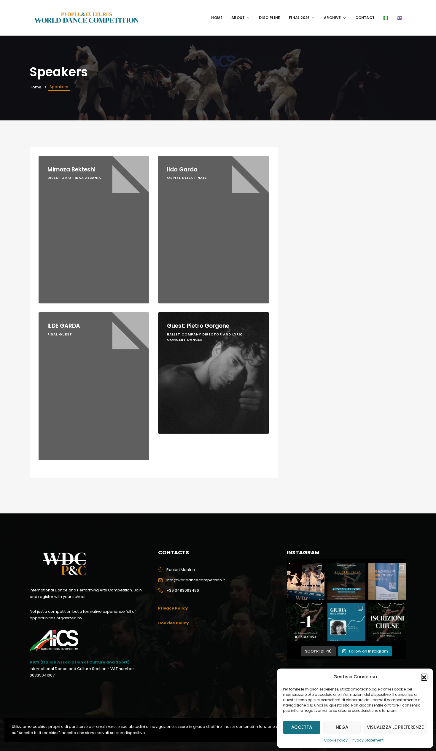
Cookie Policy (336, 740)
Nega (342, 727)
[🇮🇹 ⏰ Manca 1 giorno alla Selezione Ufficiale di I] (306, 622)
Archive (332, 17)
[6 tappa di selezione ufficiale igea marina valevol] (387, 582)
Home (216, 17)
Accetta (301, 727)
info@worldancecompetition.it (195, 580)
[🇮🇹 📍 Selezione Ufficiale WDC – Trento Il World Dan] (346, 582)
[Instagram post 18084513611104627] (306, 582)
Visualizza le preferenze (395, 727)
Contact (365, 17)
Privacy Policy (173, 608)
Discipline (269, 17)
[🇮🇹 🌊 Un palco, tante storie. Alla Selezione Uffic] (346, 622)
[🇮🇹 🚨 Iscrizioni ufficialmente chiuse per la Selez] (387, 622)
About (238, 17)
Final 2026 (299, 17)
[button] (424, 677)
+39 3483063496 (182, 590)
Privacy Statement (367, 740)
